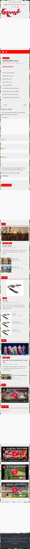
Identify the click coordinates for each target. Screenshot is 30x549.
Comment (4, 117)
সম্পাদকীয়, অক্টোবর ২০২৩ (16, 322)
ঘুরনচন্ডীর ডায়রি (5, 243)
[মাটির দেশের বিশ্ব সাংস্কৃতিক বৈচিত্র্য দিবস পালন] (6, 375)
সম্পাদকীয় (4, 298)
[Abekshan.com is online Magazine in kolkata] (3, 52)
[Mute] (24, 401)
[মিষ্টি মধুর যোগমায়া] (6, 258)
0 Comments (20, 63)
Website (3, 157)
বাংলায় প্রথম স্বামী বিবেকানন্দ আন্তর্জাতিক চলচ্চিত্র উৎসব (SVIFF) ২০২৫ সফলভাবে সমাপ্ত (17, 5)
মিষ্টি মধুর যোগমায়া (15, 259)
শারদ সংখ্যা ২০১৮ (6, 58)
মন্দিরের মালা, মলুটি (15, 267)
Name (3, 140)
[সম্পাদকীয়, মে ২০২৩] (6, 329)
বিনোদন (8, 357)
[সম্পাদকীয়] (15, 281)
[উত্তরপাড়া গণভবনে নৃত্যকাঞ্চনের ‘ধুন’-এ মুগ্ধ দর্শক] (15, 344)
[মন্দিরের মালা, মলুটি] (6, 266)
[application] (15, 395)
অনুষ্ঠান (4, 357)
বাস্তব (25, 105)
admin (14, 63)
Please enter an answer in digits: (10, 173)
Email (3, 148)
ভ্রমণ (10, 243)
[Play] (3, 401)
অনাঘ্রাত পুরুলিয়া (7, 246)
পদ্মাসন (4, 105)
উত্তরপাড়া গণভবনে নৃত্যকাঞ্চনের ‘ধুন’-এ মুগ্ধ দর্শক (14, 361)
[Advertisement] (15, 33)
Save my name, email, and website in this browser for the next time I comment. (13, 169)
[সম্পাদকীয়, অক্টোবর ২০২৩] (6, 321)
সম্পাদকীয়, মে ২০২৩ (15, 330)
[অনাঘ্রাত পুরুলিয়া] (15, 227)
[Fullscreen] (26, 401)
